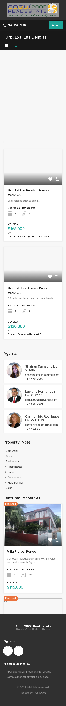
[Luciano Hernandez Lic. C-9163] (14, 401)
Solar (9, 488)
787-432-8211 (33, 428)
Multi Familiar (15, 482)
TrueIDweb (39, 692)
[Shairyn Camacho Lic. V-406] (14, 376)
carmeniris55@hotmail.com (41, 424)
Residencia (12, 461)
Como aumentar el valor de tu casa (28, 677)
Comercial (12, 451)
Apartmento (15, 466)
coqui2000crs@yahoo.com (41, 399)
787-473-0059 (34, 378)
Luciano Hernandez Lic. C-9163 (40, 393)
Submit (56, 25)
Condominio (15, 477)
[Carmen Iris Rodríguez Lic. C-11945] (14, 426)
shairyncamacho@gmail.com (42, 374)
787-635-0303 (34, 403)
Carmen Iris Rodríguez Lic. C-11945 (42, 418)
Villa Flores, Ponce (21, 551)
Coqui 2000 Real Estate (33, 626)
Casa (11, 472)
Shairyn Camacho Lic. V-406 (41, 368)
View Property (33, 177)
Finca (9, 456)
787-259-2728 (16, 25)
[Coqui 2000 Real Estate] (33, 15)
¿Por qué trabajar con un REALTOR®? (30, 671)
